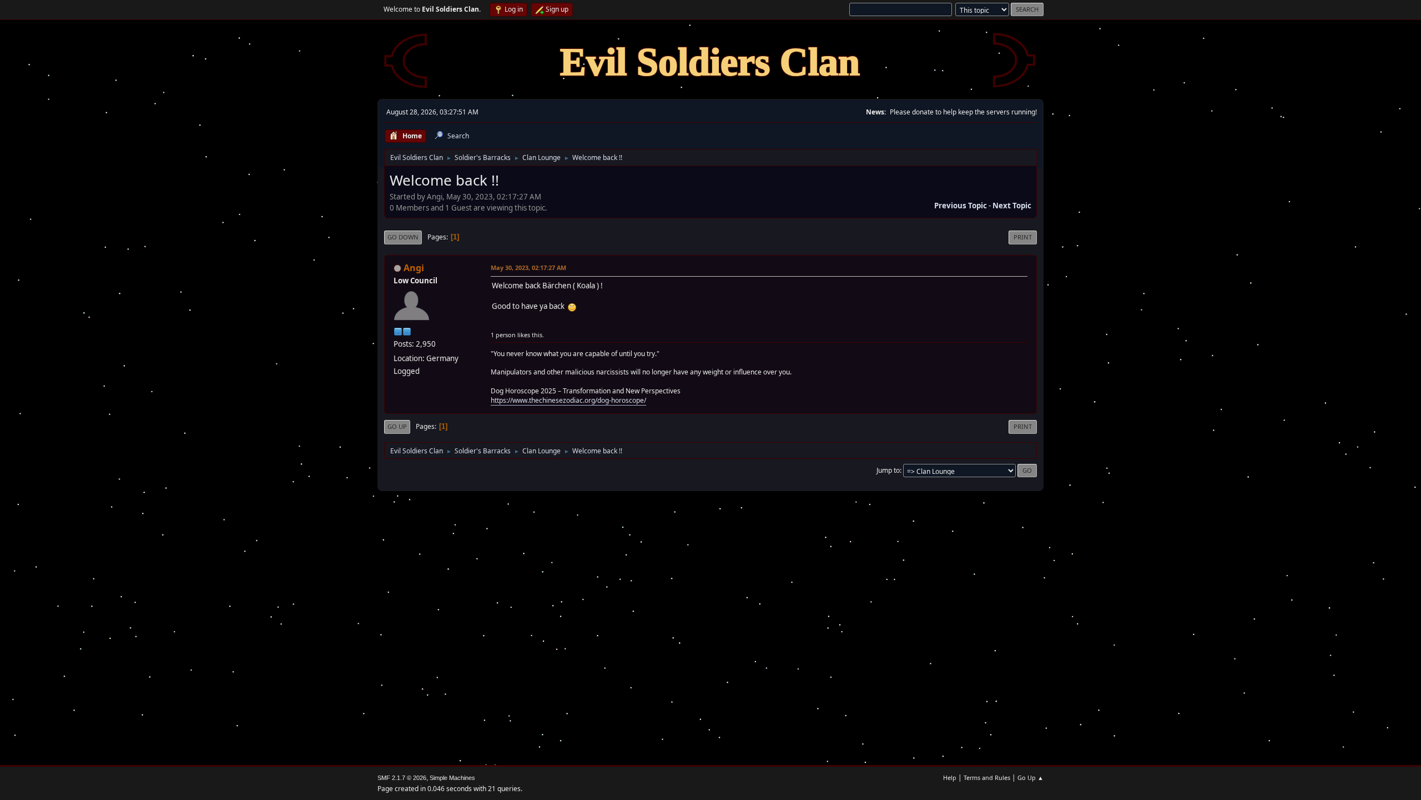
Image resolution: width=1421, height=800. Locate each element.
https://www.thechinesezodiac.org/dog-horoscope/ (568, 400)
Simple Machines (452, 777)
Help (949, 777)
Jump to (888, 470)
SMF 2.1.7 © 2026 (401, 777)
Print (1023, 237)
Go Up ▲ (1030, 777)
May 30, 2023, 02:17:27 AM (528, 267)
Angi (414, 268)
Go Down (403, 237)
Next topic (1011, 206)
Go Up (397, 426)
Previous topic (960, 206)
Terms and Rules (987, 777)
